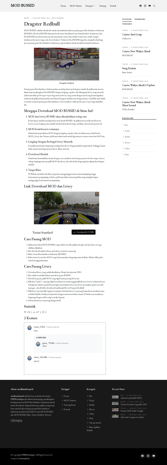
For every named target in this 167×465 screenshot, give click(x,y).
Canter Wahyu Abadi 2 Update (138, 85)
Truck (127, 130)
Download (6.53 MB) (85, 232)
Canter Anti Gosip (132, 34)
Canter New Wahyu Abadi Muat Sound (136, 103)
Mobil (127, 136)
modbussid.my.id (17, 396)
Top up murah (95, 422)
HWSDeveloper (17, 399)
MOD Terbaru (76, 5)
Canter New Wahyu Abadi (136, 51)
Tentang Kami (69, 405)
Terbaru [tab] (127, 24)
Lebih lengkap (16, 420)
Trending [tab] (139, 19)
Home (63, 5)
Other (127, 148)
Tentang (102, 5)
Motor (127, 142)
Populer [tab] (127, 19)
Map (126, 154)
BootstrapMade (24, 458)
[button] (92, 208)
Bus (126, 125)
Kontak (113, 5)
